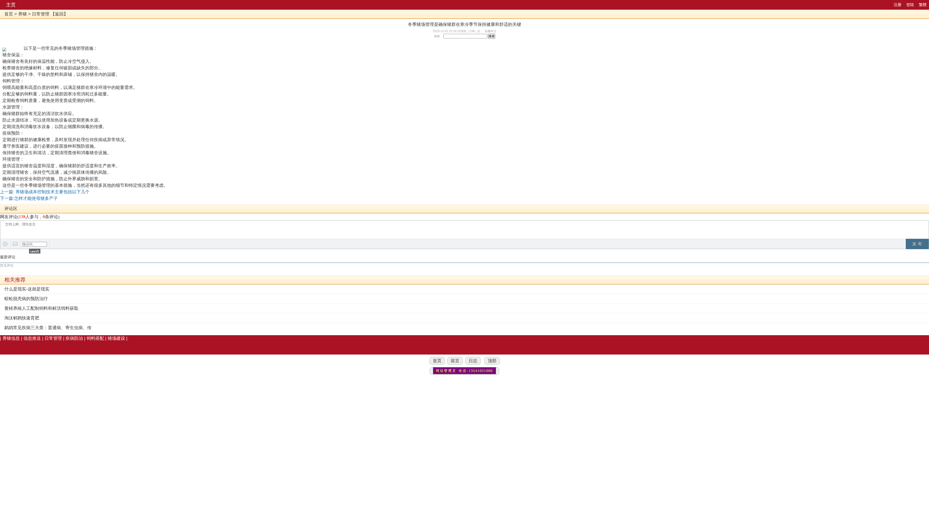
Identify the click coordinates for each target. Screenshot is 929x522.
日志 (473, 360)
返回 (59, 14)
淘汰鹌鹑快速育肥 (21, 318)
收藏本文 (490, 31)
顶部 (492, 360)
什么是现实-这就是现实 (26, 289)
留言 (455, 360)
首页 (8, 14)
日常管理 (40, 14)
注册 (897, 5)
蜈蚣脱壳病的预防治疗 (26, 298)
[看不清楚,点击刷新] (34, 251)
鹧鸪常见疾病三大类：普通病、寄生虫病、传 (47, 327)
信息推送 (32, 338)
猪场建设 (116, 338)
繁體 (923, 5)
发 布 (917, 244)
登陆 (910, 5)
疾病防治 (74, 338)
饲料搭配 (95, 338)
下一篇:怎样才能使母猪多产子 (29, 198)
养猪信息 (11, 338)
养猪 (22, 14)
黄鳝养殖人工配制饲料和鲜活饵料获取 (41, 308)
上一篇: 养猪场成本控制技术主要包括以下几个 (45, 191)
